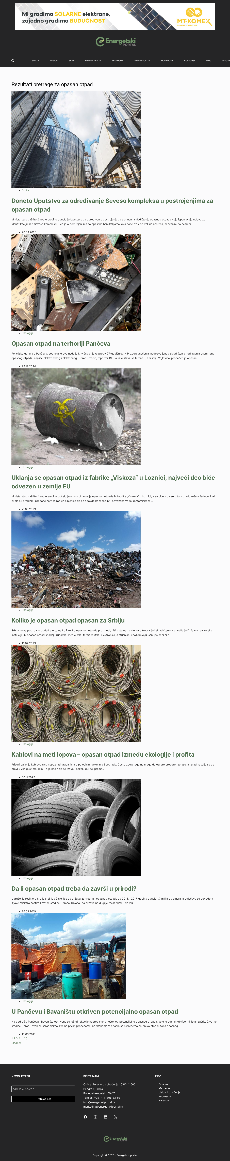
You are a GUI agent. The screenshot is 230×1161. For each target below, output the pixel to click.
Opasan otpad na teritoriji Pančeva (60, 343)
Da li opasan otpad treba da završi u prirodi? (74, 888)
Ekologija (117, 60)
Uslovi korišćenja (169, 1092)
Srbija (35, 60)
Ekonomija (141, 60)
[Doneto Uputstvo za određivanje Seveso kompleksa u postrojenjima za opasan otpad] (76, 139)
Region (54, 60)
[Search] (12, 60)
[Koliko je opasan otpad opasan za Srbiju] (76, 559)
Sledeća (16, 1043)
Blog (208, 60)
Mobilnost (167, 60)
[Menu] (13, 42)
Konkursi (189, 60)
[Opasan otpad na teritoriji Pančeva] (76, 282)
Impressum (165, 1096)
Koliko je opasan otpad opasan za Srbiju (68, 620)
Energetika (91, 60)
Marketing (165, 1088)
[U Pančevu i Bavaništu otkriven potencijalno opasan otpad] (68, 956)
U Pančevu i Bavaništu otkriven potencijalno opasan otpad (94, 1011)
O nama (163, 1084)
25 (25, 1038)
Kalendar (164, 1100)
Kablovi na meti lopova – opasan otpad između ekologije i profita (102, 754)
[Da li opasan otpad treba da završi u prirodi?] (76, 827)
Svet (71, 60)
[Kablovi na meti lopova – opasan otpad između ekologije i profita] (76, 693)
